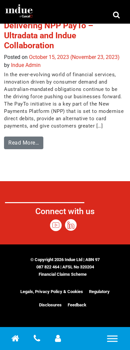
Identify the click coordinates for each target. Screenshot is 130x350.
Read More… (25, 141)
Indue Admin (26, 65)
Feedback (77, 304)
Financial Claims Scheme (63, 274)
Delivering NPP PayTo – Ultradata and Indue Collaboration (48, 35)
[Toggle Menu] (112, 338)
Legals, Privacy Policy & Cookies (51, 291)
